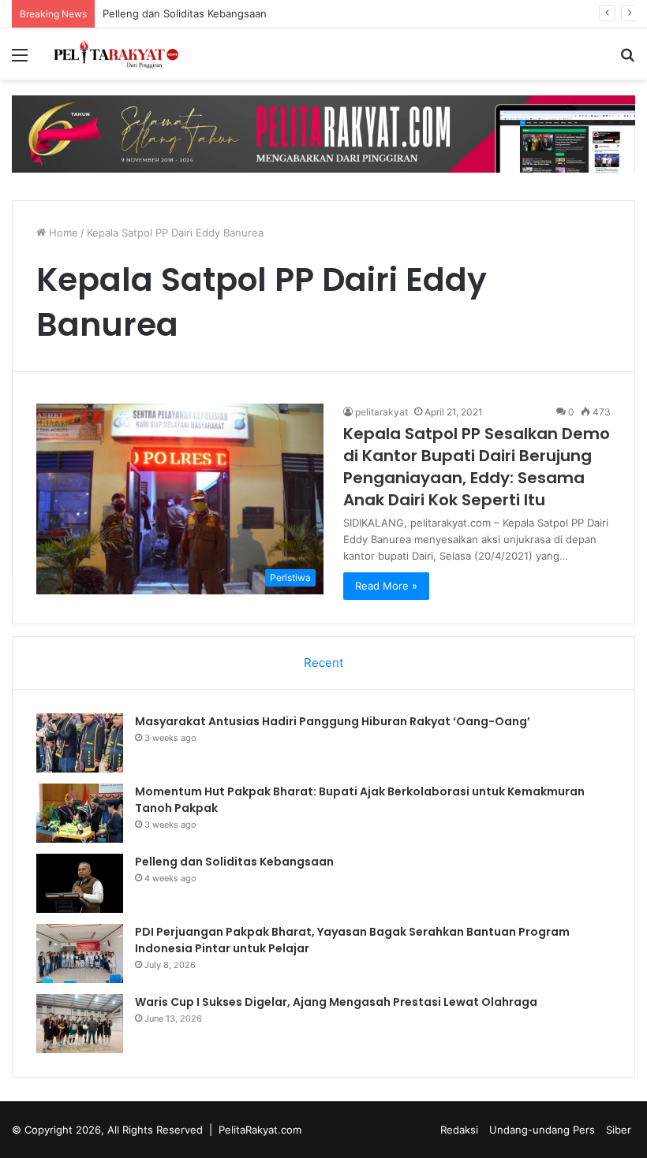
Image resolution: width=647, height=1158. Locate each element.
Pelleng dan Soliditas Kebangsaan (185, 13)
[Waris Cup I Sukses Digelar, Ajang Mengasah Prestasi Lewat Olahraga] (79, 1023)
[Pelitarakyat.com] (126, 54)
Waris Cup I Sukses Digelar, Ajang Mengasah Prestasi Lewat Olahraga (336, 1002)
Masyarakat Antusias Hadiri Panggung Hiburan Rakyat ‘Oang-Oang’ (332, 721)
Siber (618, 1129)
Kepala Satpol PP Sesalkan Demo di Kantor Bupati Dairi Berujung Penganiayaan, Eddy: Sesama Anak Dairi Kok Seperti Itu (476, 467)
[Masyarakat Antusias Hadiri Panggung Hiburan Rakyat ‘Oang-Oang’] (79, 743)
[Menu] (20, 60)
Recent (323, 662)
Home (62, 232)
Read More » (386, 585)
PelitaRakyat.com (260, 1129)
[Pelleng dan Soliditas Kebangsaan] (79, 883)
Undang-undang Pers (542, 1129)
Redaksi (459, 1129)
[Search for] (627, 60)
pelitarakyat (381, 412)
